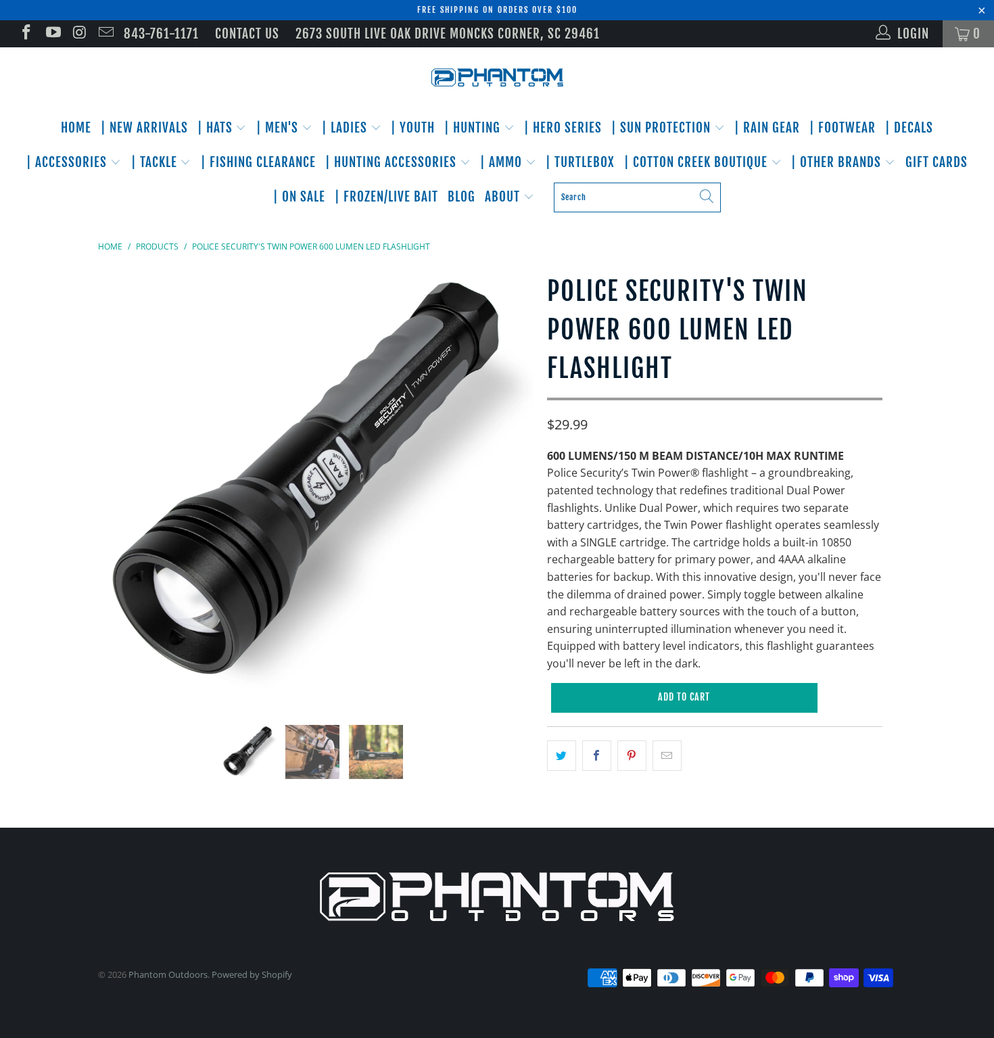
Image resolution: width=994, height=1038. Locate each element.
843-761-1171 (161, 34)
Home (76, 128)
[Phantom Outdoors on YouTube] (51, 34)
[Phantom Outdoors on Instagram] (78, 34)
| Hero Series (563, 128)
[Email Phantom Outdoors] (105, 34)
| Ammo (502, 162)
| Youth (413, 128)
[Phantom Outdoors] (497, 77)
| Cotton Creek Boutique (697, 162)
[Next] (510, 487)
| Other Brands (837, 162)
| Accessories (68, 162)
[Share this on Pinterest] (631, 756)
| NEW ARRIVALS (144, 128)
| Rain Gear (767, 128)
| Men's (279, 128)
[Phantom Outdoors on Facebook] (25, 34)
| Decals (909, 128)
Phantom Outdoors (168, 974)
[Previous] (121, 487)
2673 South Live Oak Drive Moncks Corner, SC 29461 (447, 34)
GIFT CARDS (936, 162)
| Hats (216, 128)
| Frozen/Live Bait (386, 197)
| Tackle (156, 162)
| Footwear (842, 128)
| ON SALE (299, 197)
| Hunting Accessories (392, 162)
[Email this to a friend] (667, 756)
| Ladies (346, 128)
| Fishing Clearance (258, 162)
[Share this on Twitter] (561, 756)
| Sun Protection (662, 128)
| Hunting (474, 128)
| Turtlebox (580, 162)
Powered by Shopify (252, 974)
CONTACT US (247, 34)
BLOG (461, 197)
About (504, 197)
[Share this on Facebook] (596, 756)
